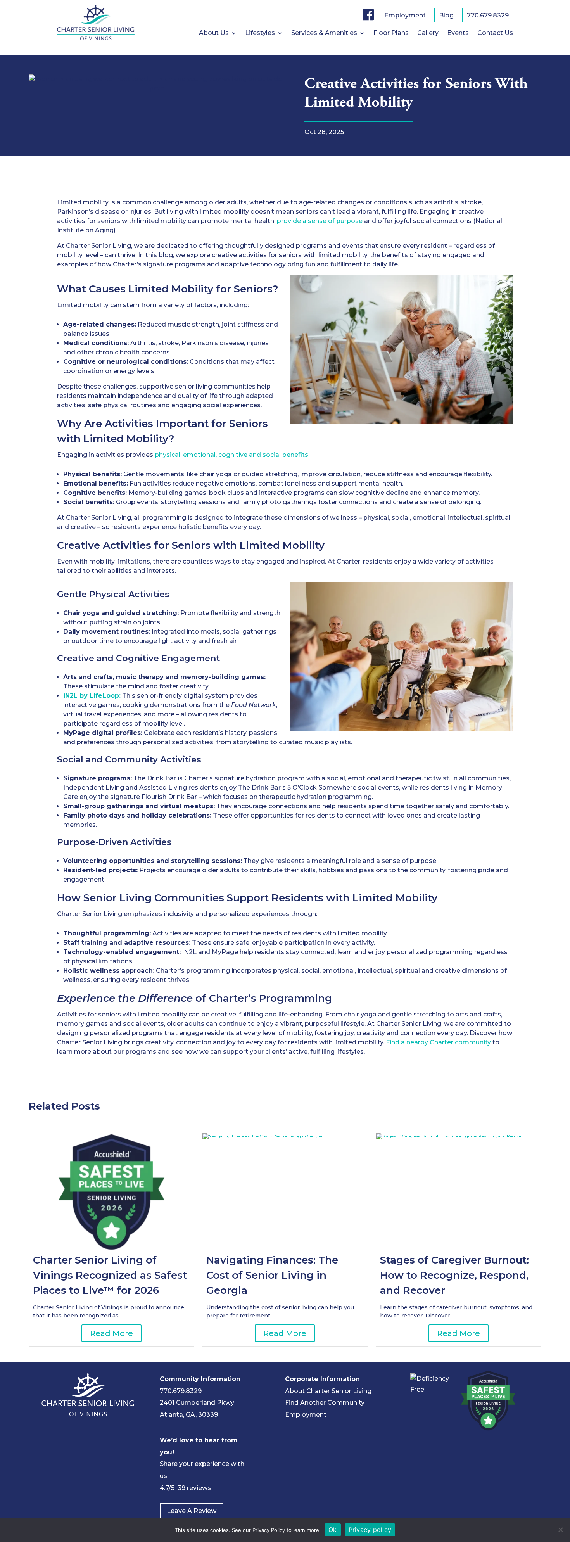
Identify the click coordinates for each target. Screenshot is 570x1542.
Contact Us (495, 33)
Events (458, 33)
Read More (111, 1333)
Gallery (428, 33)
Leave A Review (191, 1510)
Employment (405, 16)
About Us (214, 33)
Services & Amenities (324, 33)
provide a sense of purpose (320, 221)
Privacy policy (370, 1529)
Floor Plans (391, 33)
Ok (332, 1529)
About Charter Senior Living (328, 1391)
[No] (560, 1529)
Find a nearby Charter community (438, 1042)
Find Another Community (324, 1402)
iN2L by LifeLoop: (92, 695)
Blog (446, 16)
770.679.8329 (488, 16)
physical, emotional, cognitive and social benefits (231, 454)
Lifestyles (260, 33)
